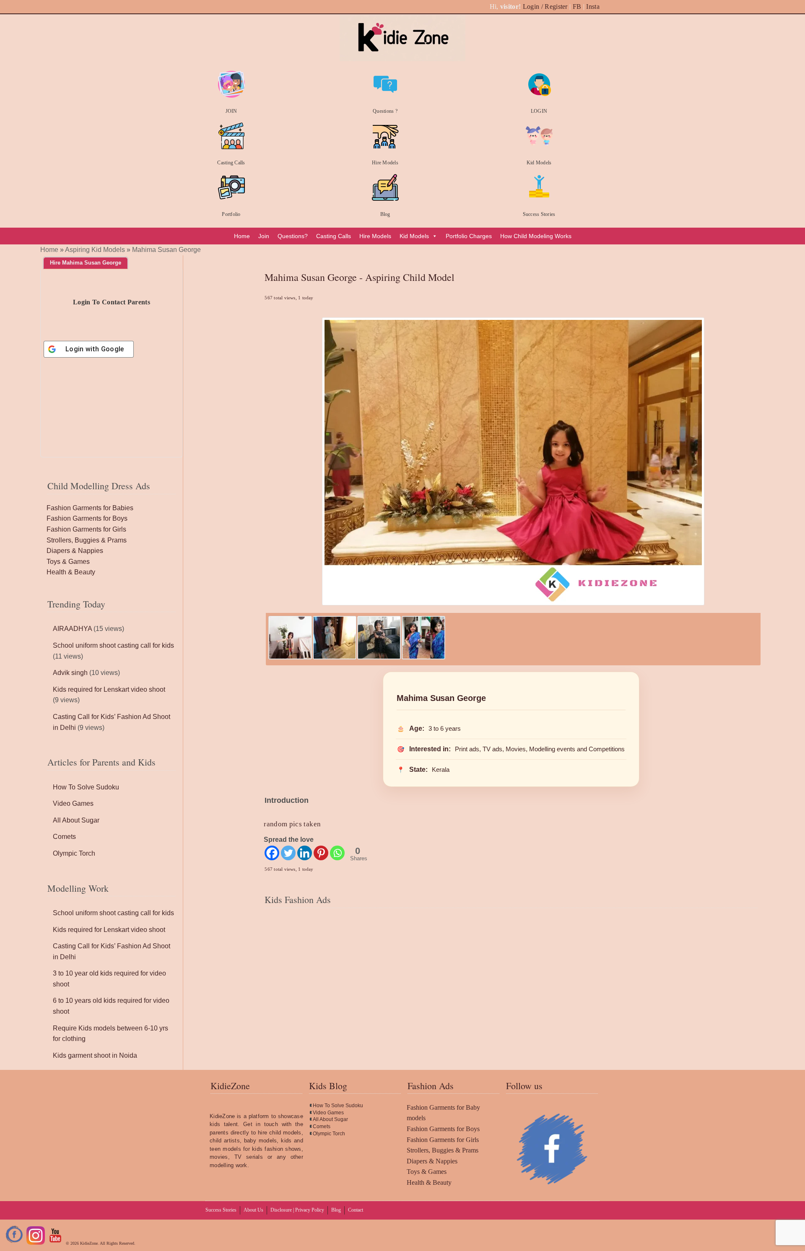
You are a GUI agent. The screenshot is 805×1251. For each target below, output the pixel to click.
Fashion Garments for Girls (86, 529)
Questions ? (385, 111)
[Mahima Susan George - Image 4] (423, 657)
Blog (385, 214)
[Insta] (35, 1243)
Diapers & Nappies (75, 550)
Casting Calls (231, 163)
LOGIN (539, 111)
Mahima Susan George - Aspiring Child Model (359, 277)
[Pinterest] (321, 853)
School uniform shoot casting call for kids (113, 645)
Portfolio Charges (469, 236)
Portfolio (231, 214)
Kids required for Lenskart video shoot (109, 689)
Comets (64, 836)
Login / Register (545, 6)
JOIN (231, 111)
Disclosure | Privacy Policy (297, 1210)
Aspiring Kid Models (95, 249)
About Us (253, 1210)
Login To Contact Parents (111, 302)
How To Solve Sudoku (86, 787)
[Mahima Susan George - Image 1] (290, 657)
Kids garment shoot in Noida (95, 1055)
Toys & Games (68, 561)
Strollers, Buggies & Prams (87, 540)
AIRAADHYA (72, 628)
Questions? (293, 236)
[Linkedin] (304, 853)
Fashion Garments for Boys (87, 518)
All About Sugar (76, 820)
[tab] (85, 263)
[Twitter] (288, 853)
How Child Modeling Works (535, 236)
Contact (355, 1210)
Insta (593, 6)
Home (242, 236)
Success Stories (539, 214)
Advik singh (70, 672)
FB (577, 6)
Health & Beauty (71, 572)
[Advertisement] (511, 982)
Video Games (73, 803)
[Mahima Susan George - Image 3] (379, 657)
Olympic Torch (74, 853)
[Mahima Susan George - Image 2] (334, 657)
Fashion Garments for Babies (90, 507)
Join (263, 236)
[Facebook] (272, 853)
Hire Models (385, 163)
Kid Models (539, 163)
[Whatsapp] (337, 853)
